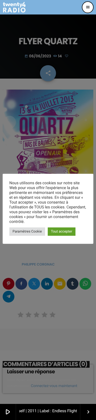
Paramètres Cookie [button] (27, 232)
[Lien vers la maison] (14, 7)
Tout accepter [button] (61, 232)
